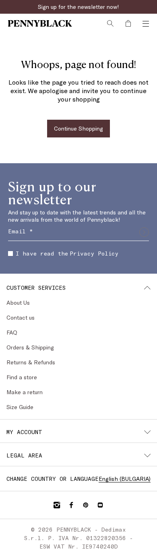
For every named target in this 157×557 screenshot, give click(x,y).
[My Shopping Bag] (128, 23)
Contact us (20, 317)
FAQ (11, 332)
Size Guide (19, 406)
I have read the (67, 253)
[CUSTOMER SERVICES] (147, 288)
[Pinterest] (86, 505)
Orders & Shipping (30, 347)
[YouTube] (100, 505)
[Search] (110, 23)
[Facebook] (71, 505)
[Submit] (144, 232)
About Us (18, 302)
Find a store (21, 377)
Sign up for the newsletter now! (78, 6)
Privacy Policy (94, 253)
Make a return (24, 392)
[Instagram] (57, 505)
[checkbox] (10, 253)
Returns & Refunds (30, 362)
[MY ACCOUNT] (147, 432)
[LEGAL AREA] (147, 455)
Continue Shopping (78, 128)
